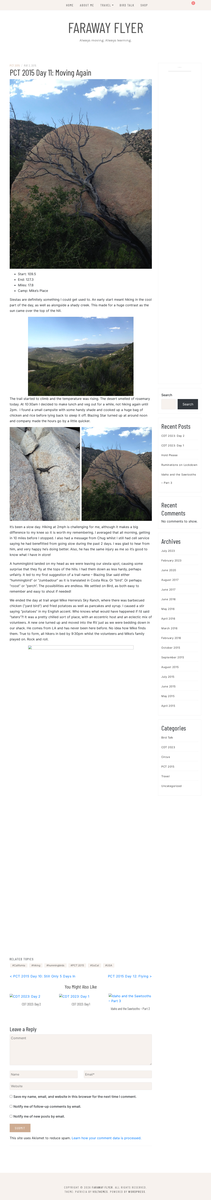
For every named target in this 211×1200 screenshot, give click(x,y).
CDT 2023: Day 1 (81, 1004)
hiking (36, 965)
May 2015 (168, 696)
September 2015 (172, 657)
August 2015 (170, 667)
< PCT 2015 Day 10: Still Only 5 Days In (42, 976)
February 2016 (171, 638)
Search (166, 395)
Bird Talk (127, 5)
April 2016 (168, 618)
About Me (87, 5)
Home (70, 5)
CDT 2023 (168, 747)
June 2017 (168, 589)
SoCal (95, 965)
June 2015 (168, 686)
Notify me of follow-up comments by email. (47, 1106)
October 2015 (170, 647)
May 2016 (168, 609)
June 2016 (168, 599)
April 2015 (168, 705)
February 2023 (171, 560)
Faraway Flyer (105, 27)
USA (109, 965)
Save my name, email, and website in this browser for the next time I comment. (75, 1096)
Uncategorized (171, 786)
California (19, 965)
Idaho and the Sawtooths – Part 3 (130, 1008)
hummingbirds (56, 965)
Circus (165, 757)
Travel (105, 5)
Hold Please (169, 455)
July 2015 (168, 676)
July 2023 (168, 550)
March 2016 (169, 628)
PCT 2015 (15, 65)
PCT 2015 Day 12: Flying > (130, 976)
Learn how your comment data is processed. (106, 1138)
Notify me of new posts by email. (39, 1116)
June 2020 (168, 570)
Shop (144, 5)
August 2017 (170, 579)
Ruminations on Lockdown (179, 464)
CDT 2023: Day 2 (31, 1004)
